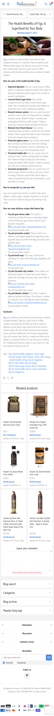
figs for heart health (17, 368)
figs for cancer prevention (36, 368)
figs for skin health (16, 362)
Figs (5, 59)
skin (42, 356)
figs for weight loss (16, 371)
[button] (36, 416)
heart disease (28, 356)
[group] (40, 406)
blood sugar (39, 353)
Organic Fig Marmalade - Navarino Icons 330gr (12, 423)
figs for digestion (35, 359)
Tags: (5, 353)
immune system (15, 356)
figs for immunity (39, 365)
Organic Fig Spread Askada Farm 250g (40, 473)
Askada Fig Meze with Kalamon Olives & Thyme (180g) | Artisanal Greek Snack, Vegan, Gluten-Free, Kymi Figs (13, 524)
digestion (29, 353)
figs (21, 187)
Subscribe (9, 662)
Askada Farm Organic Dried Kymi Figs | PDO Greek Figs (38, 424)
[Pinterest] (27, 675)
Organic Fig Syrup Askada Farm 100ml (13, 473)
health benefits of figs (18, 359)
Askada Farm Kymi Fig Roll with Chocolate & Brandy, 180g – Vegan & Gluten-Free (40, 522)
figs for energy (31, 362)
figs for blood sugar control (20, 365)
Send (49, 657)
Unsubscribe (21, 662)
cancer (36, 356)
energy (47, 356)
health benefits (19, 353)
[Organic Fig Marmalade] (13, 406)
